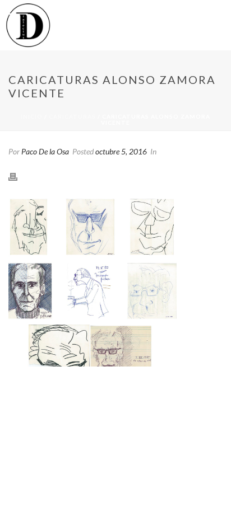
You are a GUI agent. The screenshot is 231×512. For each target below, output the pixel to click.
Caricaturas (72, 116)
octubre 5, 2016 (121, 151)
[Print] (18, 175)
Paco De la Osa (45, 151)
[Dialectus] (28, 25)
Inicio (32, 116)
